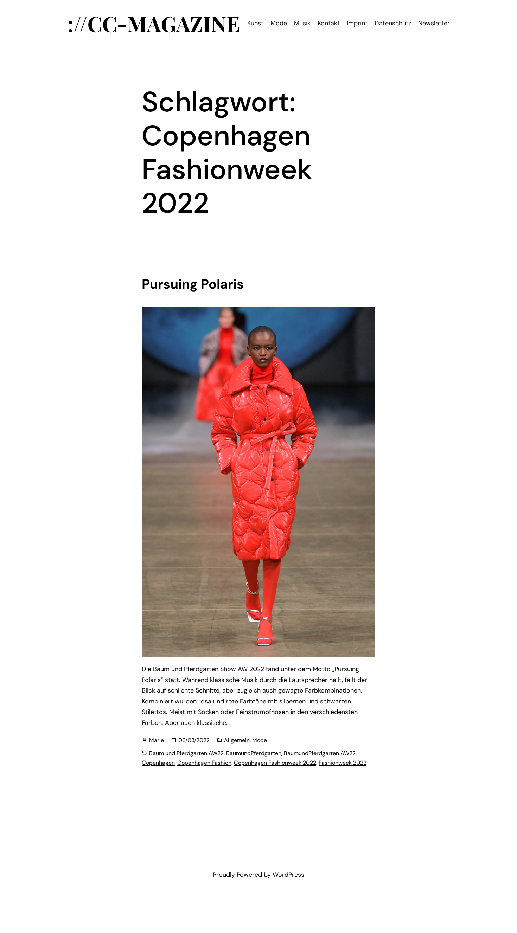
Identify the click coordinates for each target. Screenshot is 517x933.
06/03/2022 (194, 740)
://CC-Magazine (153, 23)
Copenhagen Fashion (204, 762)
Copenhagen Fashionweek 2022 (275, 762)
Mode (259, 740)
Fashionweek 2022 (342, 762)
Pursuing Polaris (193, 284)
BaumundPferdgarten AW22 (320, 753)
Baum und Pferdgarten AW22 (186, 753)
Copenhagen (158, 762)
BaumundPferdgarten (253, 753)
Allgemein (237, 740)
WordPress (288, 874)
